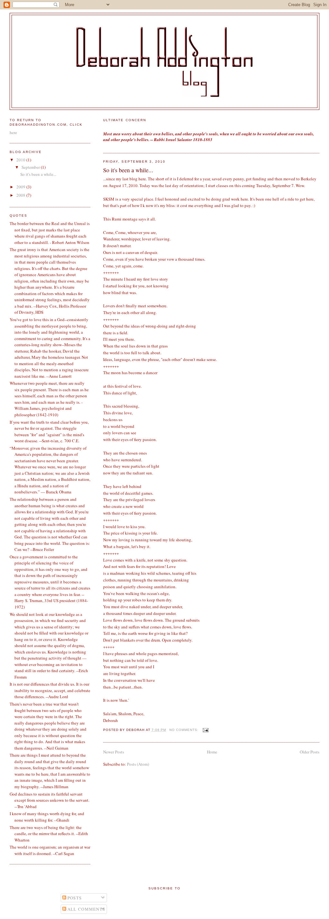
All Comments (85, 909)
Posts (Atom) (138, 764)
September (31, 167)
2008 (21, 195)
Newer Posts (113, 752)
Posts (74, 898)
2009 (21, 187)
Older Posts (309, 752)
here (13, 132)
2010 (21, 160)
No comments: (184, 730)
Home (212, 752)
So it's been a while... (128, 170)
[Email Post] (205, 730)
